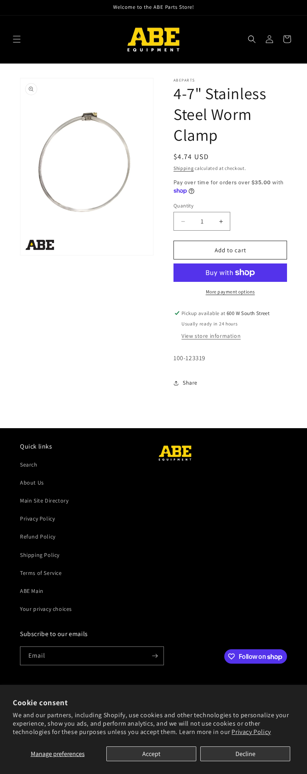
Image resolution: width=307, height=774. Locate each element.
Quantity (183, 205)
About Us (32, 482)
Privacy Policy (251, 732)
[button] (17, 39)
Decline (245, 754)
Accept (151, 754)
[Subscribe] (154, 655)
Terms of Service (41, 573)
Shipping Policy (40, 555)
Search (29, 464)
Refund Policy (38, 536)
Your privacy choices (46, 608)
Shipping (183, 168)
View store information (211, 335)
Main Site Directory (44, 500)
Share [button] (190, 382)
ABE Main (32, 590)
